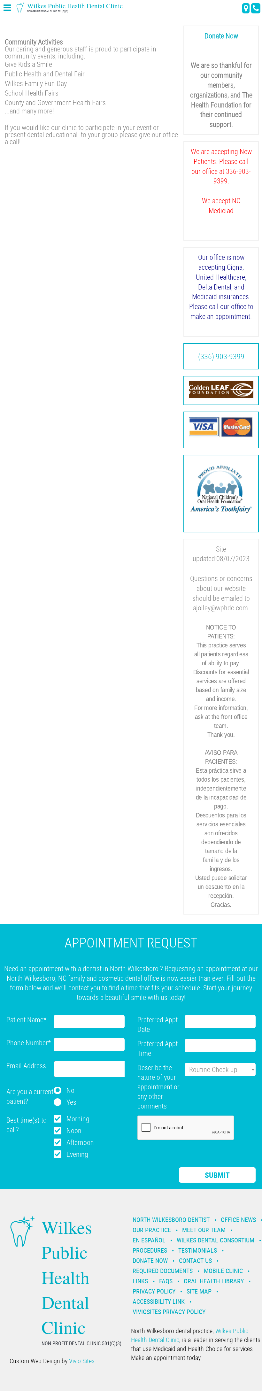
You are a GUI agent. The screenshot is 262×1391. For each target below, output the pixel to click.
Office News (238, 1219)
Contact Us (195, 1260)
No (70, 1090)
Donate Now (150, 1260)
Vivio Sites (82, 1360)
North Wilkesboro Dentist (171, 1219)
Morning (77, 1118)
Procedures (150, 1250)
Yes (71, 1102)
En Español (149, 1240)
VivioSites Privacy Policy (169, 1311)
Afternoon (80, 1142)
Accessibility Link (159, 1301)
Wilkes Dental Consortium (215, 1240)
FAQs (166, 1281)
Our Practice (152, 1229)
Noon (73, 1130)
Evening (77, 1154)
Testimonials (197, 1250)
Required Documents (163, 1270)
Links (140, 1281)
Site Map (199, 1291)
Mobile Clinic (223, 1270)
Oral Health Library (214, 1281)
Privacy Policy (154, 1291)
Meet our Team (204, 1229)
